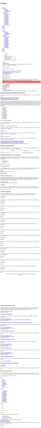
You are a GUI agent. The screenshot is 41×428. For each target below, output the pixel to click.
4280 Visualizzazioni (8, 360)
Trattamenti (4, 35)
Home (3, 7)
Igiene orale (6, 19)
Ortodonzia (6, 21)
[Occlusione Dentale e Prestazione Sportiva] (7, 336)
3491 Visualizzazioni (8, 352)
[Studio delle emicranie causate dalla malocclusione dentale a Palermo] (6, 75)
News (3, 25)
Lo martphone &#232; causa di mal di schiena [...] (11, 410)
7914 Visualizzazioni (7, 327)
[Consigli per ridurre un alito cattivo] (6, 311)
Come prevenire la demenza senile (6, 347)
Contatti (3, 28)
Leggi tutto (2, 105)
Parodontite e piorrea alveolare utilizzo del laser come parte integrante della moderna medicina (16, 322)
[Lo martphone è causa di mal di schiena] (7, 328)
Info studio (4, 8)
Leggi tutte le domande (4, 181)
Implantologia (6, 20)
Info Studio (4, 31)
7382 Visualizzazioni (7, 318)
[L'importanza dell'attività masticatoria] (6, 353)
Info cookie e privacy (8, 423)
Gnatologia (6, 18)
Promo (3, 26)
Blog (3, 27)
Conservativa (6, 14)
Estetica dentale (6, 17)
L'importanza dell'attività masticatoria (6, 356)
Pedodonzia (6, 45)
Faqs (3, 381)
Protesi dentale (6, 24)
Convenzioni (6, 12)
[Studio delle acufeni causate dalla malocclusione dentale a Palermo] (6, 73)
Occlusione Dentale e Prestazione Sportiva (7, 339)
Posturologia (6, 46)
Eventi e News (4, 384)
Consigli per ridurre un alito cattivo (6, 314)
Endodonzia (6, 16)
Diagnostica (6, 15)
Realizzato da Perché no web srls (4, 420)
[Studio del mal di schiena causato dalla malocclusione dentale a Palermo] (7, 72)
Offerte (3, 385)
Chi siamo (6, 9)
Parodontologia (6, 22)
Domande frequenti (7, 11)
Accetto (1, 426)
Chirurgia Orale (6, 13)
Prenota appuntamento (10, 81)
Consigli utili (6, 10)
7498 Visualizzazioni (8, 335)
